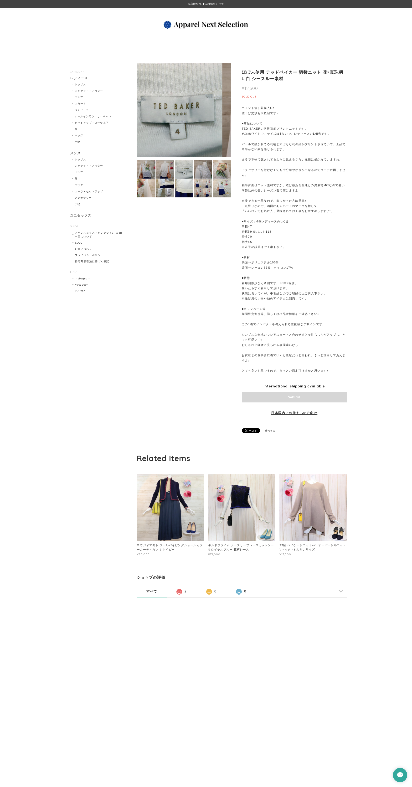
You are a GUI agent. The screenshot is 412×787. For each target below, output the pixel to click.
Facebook (81, 284)
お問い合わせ (83, 249)
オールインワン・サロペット (93, 116)
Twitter (80, 291)
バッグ (79, 135)
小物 (77, 142)
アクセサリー (83, 197)
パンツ (79, 97)
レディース (79, 78)
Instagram (82, 278)
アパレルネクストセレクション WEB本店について (98, 234)
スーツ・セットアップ (89, 191)
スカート (80, 103)
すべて (151, 591)
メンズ (75, 153)
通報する (270, 430)
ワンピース (82, 110)
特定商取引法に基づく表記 (92, 261)
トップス (80, 84)
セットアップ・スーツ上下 (92, 122)
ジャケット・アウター (89, 91)
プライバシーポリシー (89, 255)
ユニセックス (81, 215)
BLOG (79, 242)
